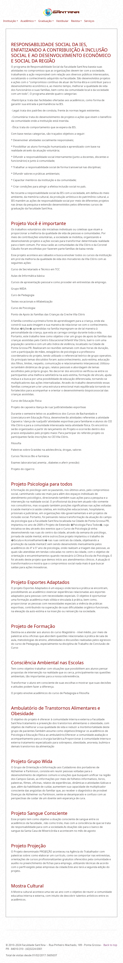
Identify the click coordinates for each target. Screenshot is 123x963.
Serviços (89, 21)
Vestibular (62, 21)
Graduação (45, 21)
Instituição (9, 21)
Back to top (110, 945)
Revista (75, 21)
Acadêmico (27, 21)
